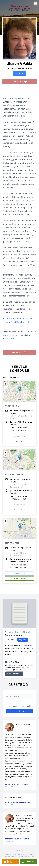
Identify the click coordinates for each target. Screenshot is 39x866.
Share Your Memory (14, 673)
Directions (19, 436)
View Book (10, 640)
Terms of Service (25, 856)
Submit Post (19, 711)
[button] (19, 389)
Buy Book (22, 640)
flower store (8, 338)
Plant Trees (19, 441)
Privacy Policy (13, 856)
